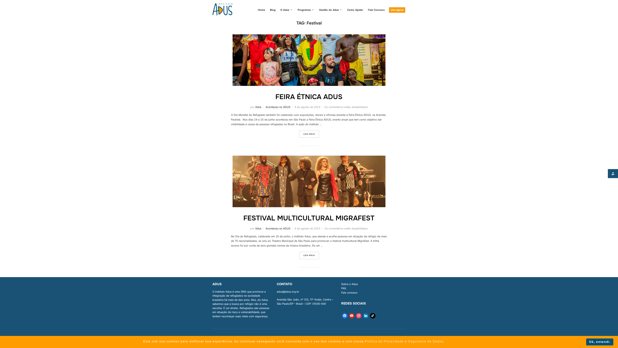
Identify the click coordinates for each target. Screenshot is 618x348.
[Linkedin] (365, 315)
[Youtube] (351, 315)
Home (261, 10)
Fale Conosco (376, 10)
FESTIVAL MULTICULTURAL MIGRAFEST (309, 218)
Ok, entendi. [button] (600, 341)
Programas (304, 10)
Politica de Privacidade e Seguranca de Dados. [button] (405, 341)
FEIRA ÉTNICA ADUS (308, 96)
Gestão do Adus (329, 10)
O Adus (284, 10)
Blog (273, 10)
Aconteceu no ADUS (278, 107)
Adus (258, 107)
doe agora (397, 10)
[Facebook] (344, 315)
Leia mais (311, 132)
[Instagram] (358, 315)
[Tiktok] (372, 315)
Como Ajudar (355, 10)
